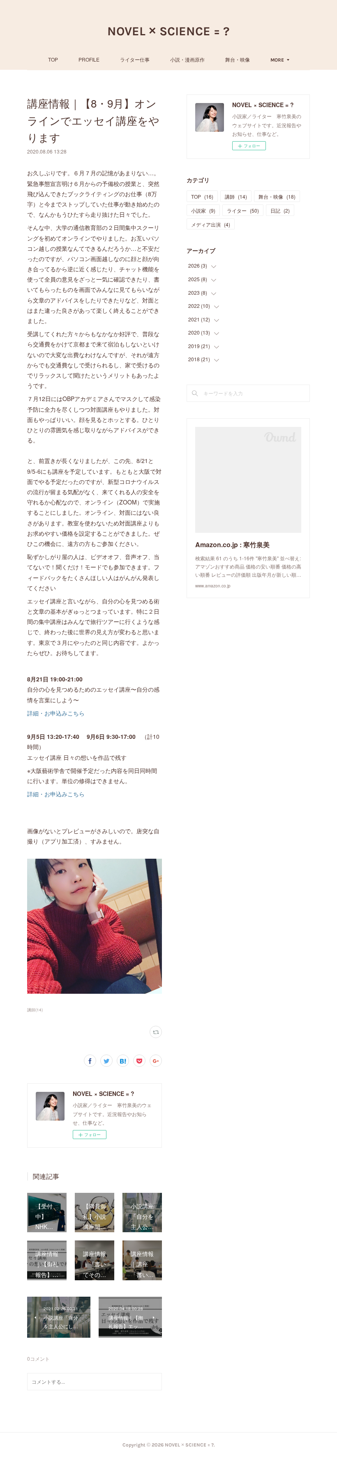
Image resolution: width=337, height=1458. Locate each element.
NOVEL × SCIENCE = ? (168, 31)
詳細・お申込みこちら (56, 713)
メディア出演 (210, 224)
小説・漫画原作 (187, 59)
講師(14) (35, 1010)
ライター (243, 210)
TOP (53, 59)
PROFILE (88, 59)
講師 (236, 196)
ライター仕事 (135, 59)
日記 (280, 210)
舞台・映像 (237, 59)
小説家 (203, 210)
